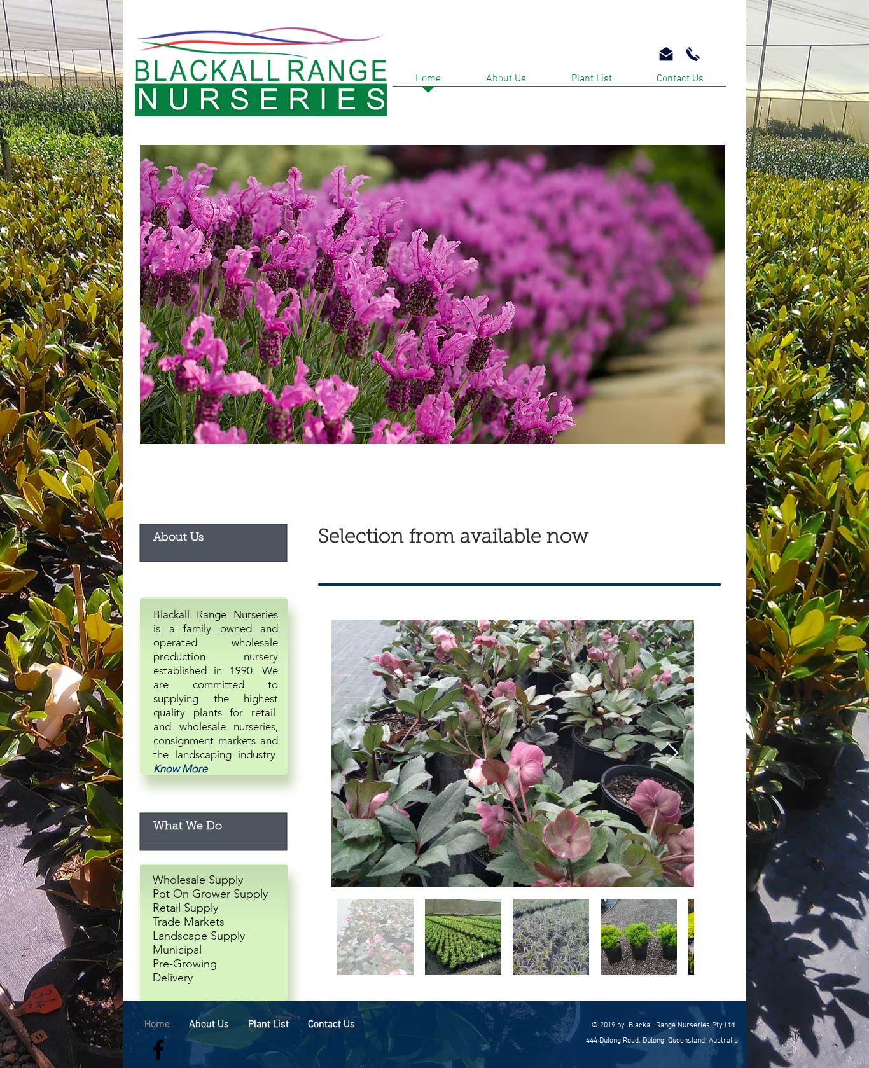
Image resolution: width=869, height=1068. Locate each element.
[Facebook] (158, 1049)
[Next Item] (672, 753)
